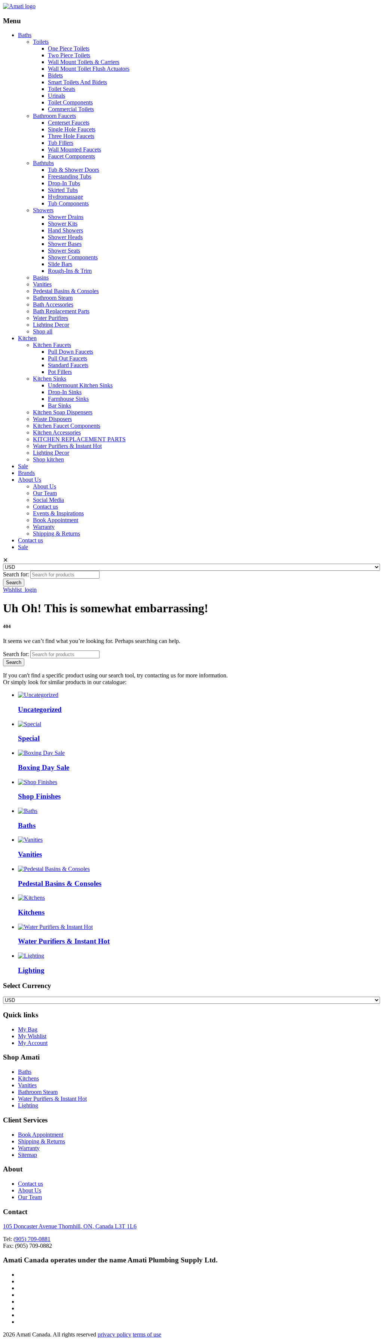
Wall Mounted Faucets (74, 149)
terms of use (147, 1334)
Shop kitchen (48, 459)
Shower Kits (62, 223)
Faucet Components (71, 156)
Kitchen (27, 338)
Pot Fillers (60, 372)
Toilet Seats (61, 89)
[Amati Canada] (19, 6)
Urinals (56, 95)
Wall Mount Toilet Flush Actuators (88, 68)
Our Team (45, 493)
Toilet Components (70, 102)
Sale (23, 466)
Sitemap (27, 1155)
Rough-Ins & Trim (70, 271)
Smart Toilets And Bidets (77, 82)
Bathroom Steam (53, 298)
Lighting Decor (51, 324)
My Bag (27, 1029)
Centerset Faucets (68, 122)
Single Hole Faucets (71, 129)
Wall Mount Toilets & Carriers (83, 62)
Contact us (45, 506)
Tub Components (68, 203)
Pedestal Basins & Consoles (66, 291)
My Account (33, 1043)
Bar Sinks (59, 405)
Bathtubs (43, 163)
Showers (43, 210)
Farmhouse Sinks (68, 399)
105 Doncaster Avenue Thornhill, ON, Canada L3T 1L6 (70, 1226)
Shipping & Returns (56, 533)
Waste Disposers (52, 419)
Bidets (55, 75)
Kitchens (28, 1078)
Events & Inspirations (58, 513)
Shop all (42, 331)
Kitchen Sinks (49, 378)
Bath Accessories (53, 304)
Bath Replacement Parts (61, 311)
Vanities (42, 284)
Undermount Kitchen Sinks (80, 385)
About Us (29, 479)
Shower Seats (64, 250)
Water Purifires (50, 318)
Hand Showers (65, 230)
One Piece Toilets (68, 48)
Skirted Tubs (63, 190)
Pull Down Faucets (70, 351)
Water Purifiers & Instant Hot (67, 446)
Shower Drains (65, 217)
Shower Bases (65, 244)
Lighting (28, 1105)
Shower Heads (65, 237)
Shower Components (73, 257)
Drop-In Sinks (65, 392)
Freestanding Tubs (69, 176)
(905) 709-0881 (31, 1239)
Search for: (16, 574)
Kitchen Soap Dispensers (62, 412)
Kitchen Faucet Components (66, 426)
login (31, 589)
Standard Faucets (68, 365)
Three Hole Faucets (71, 136)
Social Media (48, 500)
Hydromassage (65, 196)
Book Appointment (55, 520)
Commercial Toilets (71, 109)
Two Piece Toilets (69, 55)
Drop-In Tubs (64, 183)
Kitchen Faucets (52, 345)
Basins (41, 277)
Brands (26, 473)
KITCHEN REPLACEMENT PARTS (79, 439)
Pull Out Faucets (67, 358)
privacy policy (114, 1334)
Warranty (44, 527)
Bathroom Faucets (54, 116)
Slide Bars (60, 264)
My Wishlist (32, 1036)
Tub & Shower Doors (73, 170)
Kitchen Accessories (57, 432)
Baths (24, 35)
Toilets (41, 42)
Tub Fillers (60, 143)
